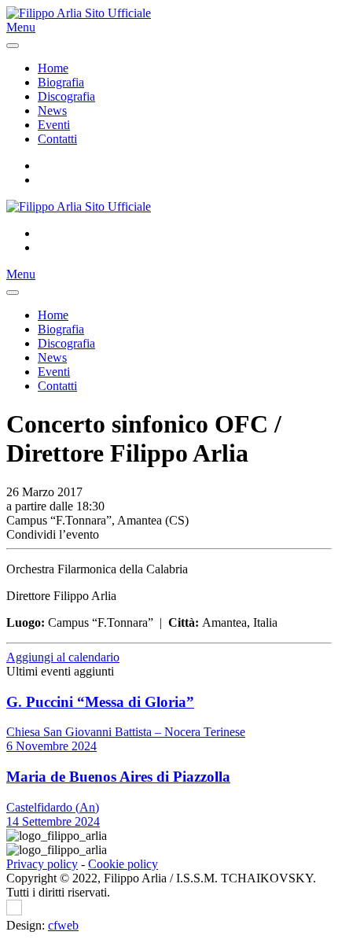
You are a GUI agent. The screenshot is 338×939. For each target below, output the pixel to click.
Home (53, 68)
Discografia (66, 96)
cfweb (63, 925)
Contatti (57, 138)
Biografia (61, 82)
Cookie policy (123, 864)
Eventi (54, 124)
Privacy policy (42, 864)
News (52, 110)
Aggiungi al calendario (62, 657)
